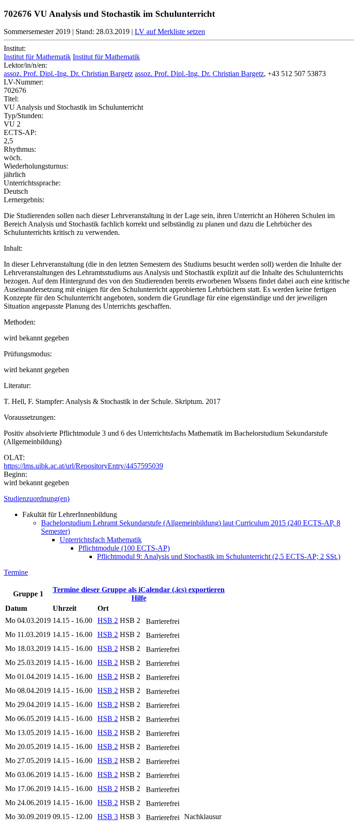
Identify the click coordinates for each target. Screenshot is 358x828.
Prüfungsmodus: (28, 354)
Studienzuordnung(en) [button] (36, 498)
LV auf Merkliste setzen (170, 31)
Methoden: (19, 322)
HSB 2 (107, 620)
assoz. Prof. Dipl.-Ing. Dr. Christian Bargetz (68, 74)
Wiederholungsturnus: (36, 166)
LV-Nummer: (23, 82)
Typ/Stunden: (23, 116)
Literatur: (17, 385)
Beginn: (15, 474)
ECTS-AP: (20, 132)
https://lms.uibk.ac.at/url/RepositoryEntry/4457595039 (83, 466)
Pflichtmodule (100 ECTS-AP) (124, 548)
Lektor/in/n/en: (25, 65)
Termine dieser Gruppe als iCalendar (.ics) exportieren (139, 590)
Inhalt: (13, 248)
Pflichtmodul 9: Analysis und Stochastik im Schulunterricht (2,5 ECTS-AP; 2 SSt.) (218, 556)
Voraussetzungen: (29, 417)
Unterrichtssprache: (32, 183)
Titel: (11, 99)
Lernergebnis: (24, 200)
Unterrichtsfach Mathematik (101, 540)
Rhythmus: (20, 149)
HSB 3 (107, 817)
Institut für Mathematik (37, 57)
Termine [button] (16, 572)
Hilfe (138, 598)
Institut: (15, 48)
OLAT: (14, 457)
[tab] (179, 499)
